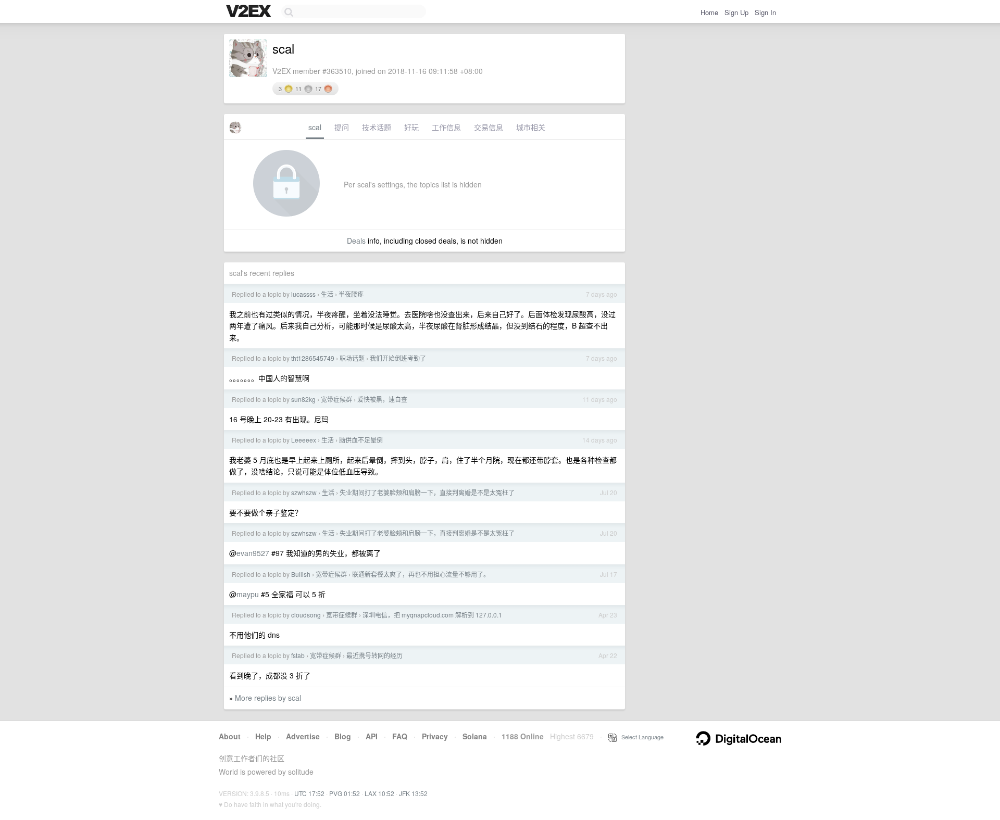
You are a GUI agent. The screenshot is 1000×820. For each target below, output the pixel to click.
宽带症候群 (336, 399)
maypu (247, 594)
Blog (342, 736)
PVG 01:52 (344, 793)
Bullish (300, 574)
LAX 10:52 (379, 793)
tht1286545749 (312, 358)
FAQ (399, 736)
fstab (298, 655)
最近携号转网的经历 (374, 655)
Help (263, 736)
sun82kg (303, 399)
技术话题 (376, 127)
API (372, 736)
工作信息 (446, 127)
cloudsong (306, 614)
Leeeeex (303, 439)
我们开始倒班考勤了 (398, 358)
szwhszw (304, 492)
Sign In (765, 12)
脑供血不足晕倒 (361, 439)
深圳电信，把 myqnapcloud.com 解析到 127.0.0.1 (432, 614)
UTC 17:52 (309, 793)
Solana (475, 736)
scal (314, 127)
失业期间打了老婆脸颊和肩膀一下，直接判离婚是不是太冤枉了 (427, 492)
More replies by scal (268, 697)
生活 (327, 293)
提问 (341, 127)
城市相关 (530, 127)
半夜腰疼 (351, 293)
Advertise (303, 736)
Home (709, 12)
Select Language (640, 737)
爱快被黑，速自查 (382, 399)
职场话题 (352, 358)
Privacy (435, 736)
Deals (356, 240)
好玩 (411, 127)
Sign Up (736, 12)
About (230, 736)
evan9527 (252, 553)
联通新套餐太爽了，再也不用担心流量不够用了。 (421, 574)
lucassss (303, 293)
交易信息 (488, 127)
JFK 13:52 (413, 793)
